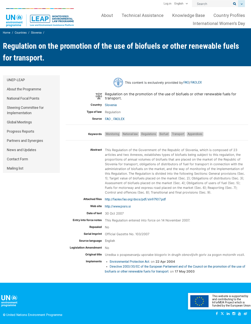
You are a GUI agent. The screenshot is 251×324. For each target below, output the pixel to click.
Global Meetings (19, 122)
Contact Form (17, 159)
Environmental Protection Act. (130, 261)
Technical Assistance (143, 15)
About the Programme (24, 89)
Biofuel (164, 134)
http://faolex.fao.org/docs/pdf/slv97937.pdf (135, 199)
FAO (186, 82)
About (107, 15)
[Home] (40, 17)
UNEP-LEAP (16, 80)
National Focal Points (23, 98)
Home (6, 32)
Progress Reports (20, 131)
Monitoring (112, 134)
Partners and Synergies (25, 141)
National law (130, 134)
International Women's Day (219, 23)
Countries (21, 32)
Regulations (148, 134)
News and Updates (21, 150)
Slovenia (36, 32)
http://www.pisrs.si (118, 206)
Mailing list (15, 168)
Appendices (195, 134)
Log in (167, 3)
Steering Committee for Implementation (25, 110)
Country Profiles (229, 15)
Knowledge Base (188, 15)
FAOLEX (196, 82)
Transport (178, 134)
